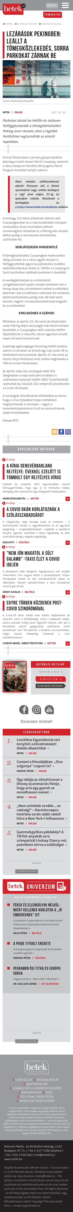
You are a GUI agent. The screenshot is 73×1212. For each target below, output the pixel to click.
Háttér (34, 498)
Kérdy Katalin (11, 591)
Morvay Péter (25, 770)
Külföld (24, 542)
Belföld (30, 591)
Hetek (6, 112)
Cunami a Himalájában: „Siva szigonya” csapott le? (40, 764)
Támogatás (53, 14)
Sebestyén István (32, 643)
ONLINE (18, 112)
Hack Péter (20, 933)
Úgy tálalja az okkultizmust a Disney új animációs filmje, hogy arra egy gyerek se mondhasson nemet (39, 785)
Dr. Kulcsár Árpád (25, 983)
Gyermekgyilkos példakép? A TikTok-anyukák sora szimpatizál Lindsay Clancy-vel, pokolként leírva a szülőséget (42, 838)
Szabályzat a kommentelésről (37, 1088)
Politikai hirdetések (37, 1096)
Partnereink (31, 1092)
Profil (52, 5)
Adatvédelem (37, 1084)
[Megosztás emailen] (54, 432)
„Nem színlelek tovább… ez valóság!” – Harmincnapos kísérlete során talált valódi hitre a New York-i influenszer (42, 812)
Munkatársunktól (14, 498)
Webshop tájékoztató (37, 1101)
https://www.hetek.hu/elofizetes (37, 207)
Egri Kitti (8, 542)
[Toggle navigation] (65, 6)
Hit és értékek (50, 983)
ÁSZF (49, 1092)
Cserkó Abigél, (12, 643)
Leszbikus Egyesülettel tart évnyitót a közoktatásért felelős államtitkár (38, 744)
